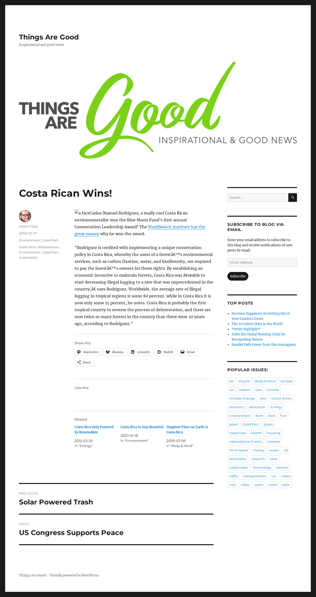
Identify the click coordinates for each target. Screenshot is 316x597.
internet (273, 441)
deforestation (48, 247)
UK (273, 476)
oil (286, 450)
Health (256, 433)
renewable (237, 459)
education (257, 407)
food (271, 416)
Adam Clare (28, 226)
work (286, 485)
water (259, 485)
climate (273, 390)
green (268, 424)
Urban (286, 476)
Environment (29, 240)
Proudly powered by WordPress (74, 575)
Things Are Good (49, 37)
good (233, 424)
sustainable (28, 257)
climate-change (242, 398)
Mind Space (238, 450)
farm (259, 416)
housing (273, 433)
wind (273, 485)
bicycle (244, 381)
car (231, 390)
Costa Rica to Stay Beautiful (141, 427)
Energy (276, 407)
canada (286, 381)
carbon (244, 390)
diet (263, 398)
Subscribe (238, 276)
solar (274, 459)
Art (231, 381)
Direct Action (281, 398)
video (245, 485)
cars (258, 390)
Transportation (254, 476)
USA (232, 485)
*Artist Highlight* (246, 329)
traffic (233, 476)
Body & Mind (265, 381)
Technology (262, 467)
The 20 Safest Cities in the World (257, 324)
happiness (237, 433)
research (258, 459)
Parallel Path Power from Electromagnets (264, 345)
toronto (282, 467)
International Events (245, 441)
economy (236, 407)
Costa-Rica (27, 247)
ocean (274, 450)
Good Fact (50, 240)
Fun (283, 416)
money (258, 450)
